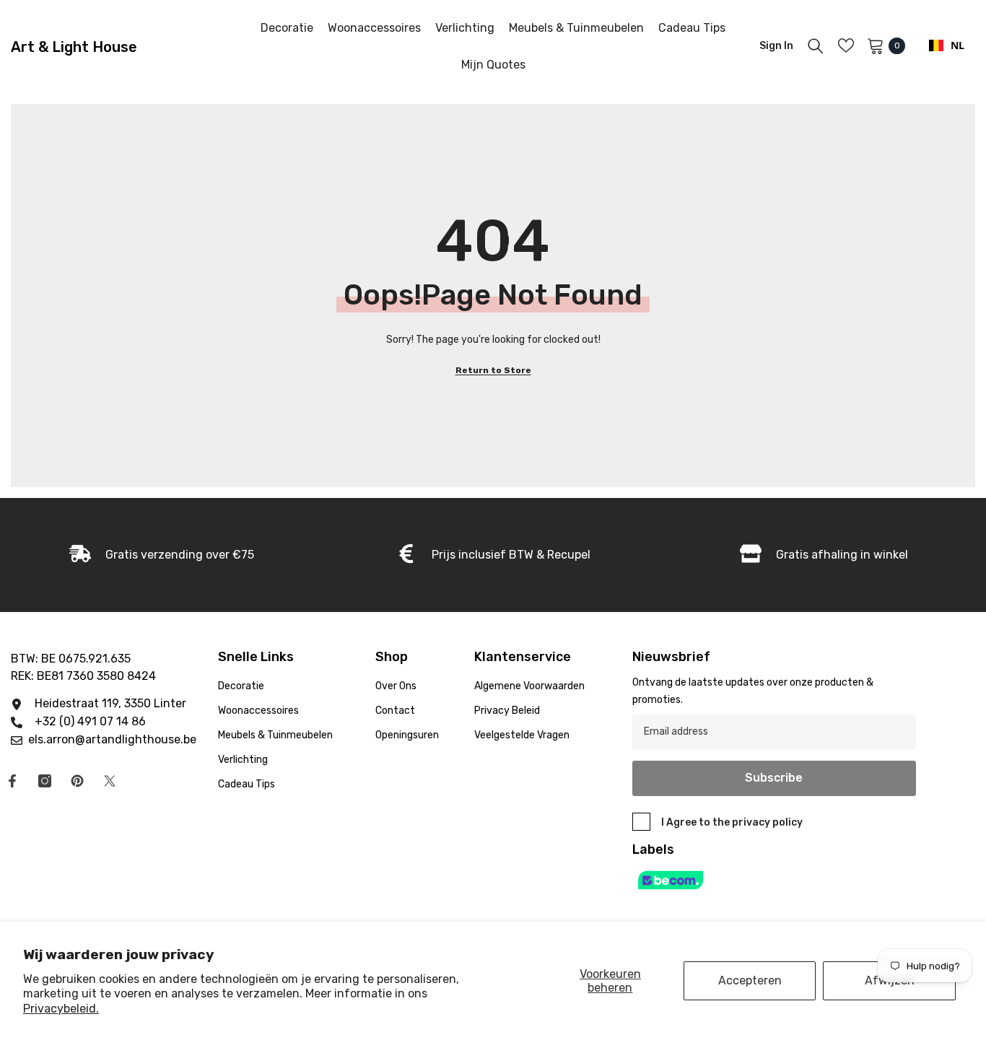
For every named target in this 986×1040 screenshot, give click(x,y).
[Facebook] (12, 781)
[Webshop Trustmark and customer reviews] (774, 880)
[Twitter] (110, 781)
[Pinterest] (77, 781)
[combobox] (946, 45)
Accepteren (750, 980)
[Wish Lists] (846, 45)
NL (957, 45)
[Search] (815, 45)
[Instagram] (45, 781)
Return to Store (493, 370)
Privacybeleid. (61, 1008)
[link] (493, 555)
